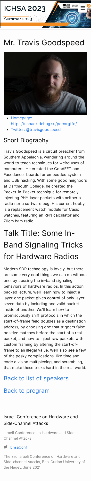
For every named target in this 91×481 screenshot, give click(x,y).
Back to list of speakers (36, 378)
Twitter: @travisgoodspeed (36, 129)
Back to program (27, 390)
